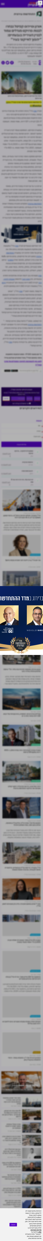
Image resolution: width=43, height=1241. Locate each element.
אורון (35, 111)
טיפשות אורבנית (27, 462)
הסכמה (13, 1225)
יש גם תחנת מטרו (27, 471)
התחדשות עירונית (35, 203)
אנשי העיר (26, 279)
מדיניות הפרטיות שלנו (36, 1231)
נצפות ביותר (37, 1106)
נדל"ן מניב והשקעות (35, 555)
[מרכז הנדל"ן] (34, 4)
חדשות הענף (37, 509)
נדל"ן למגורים (37, 1052)
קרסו (4, 282)
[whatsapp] (3, 62)
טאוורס (10, 259)
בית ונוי (38, 591)
